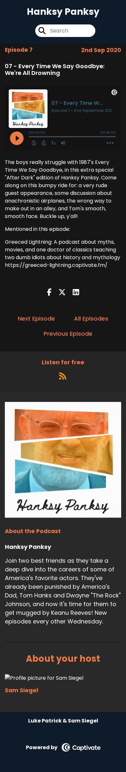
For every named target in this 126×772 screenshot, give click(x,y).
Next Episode (36, 318)
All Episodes (91, 318)
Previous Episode (68, 334)
